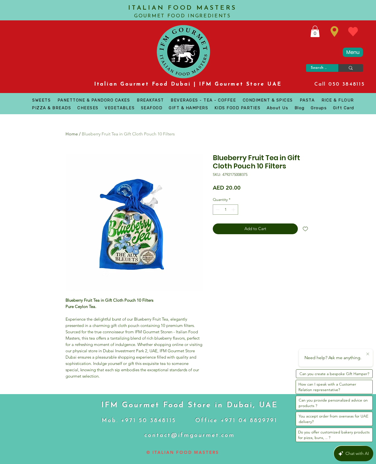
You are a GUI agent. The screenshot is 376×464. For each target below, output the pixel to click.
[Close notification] (368, 354)
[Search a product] (350, 68)
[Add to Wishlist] (305, 228)
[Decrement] (217, 209)
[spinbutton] (225, 209)
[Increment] (233, 209)
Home (72, 134)
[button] (315, 31)
